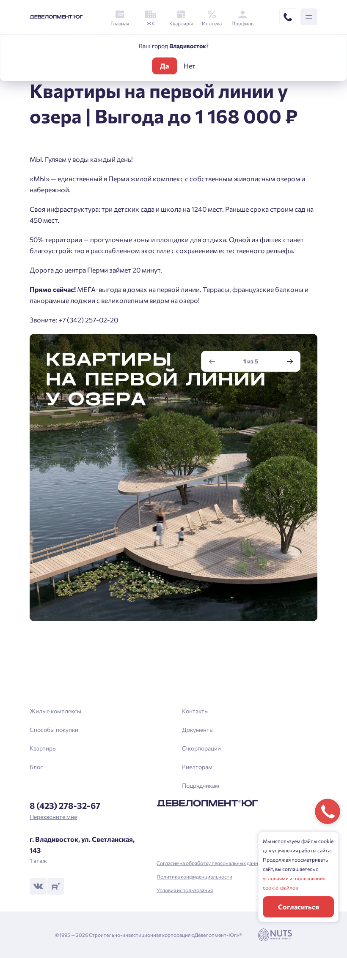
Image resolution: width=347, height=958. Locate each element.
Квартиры (43, 748)
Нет (190, 66)
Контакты (195, 711)
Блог (36, 766)
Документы (198, 729)
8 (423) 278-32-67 (65, 805)
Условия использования (185, 890)
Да (164, 66)
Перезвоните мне (53, 816)
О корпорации (201, 748)
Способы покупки (54, 729)
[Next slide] (289, 361)
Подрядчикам (200, 785)
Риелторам (197, 766)
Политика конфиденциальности (194, 876)
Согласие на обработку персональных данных (210, 863)
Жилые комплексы (55, 711)
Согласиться (298, 907)
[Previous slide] (212, 361)
